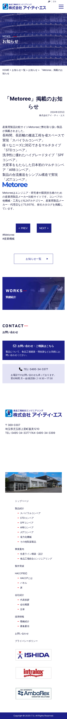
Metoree (7, 192)
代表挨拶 (24, 599)
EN (54, 1)
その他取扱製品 (28, 541)
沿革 (22, 609)
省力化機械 (26, 536)
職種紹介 (24, 621)
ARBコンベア (18, 170)
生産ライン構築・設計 (31, 553)
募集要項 (24, 626)
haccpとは (26, 578)
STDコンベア (15, 150)
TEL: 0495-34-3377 (36, 369)
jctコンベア (27, 532)
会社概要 (24, 604)
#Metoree (8, 234)
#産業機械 (8, 238)
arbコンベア (27, 527)
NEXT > (44, 228)
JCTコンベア (15, 180)
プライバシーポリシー (26, 640)
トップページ (22, 501)
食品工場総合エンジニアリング (36, 558)
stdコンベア (27, 517)
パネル (23, 582)
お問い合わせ (22, 633)
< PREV (23, 228)
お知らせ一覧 (33, 258)
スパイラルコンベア (26, 140)
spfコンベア (27, 522)
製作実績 (19, 566)
